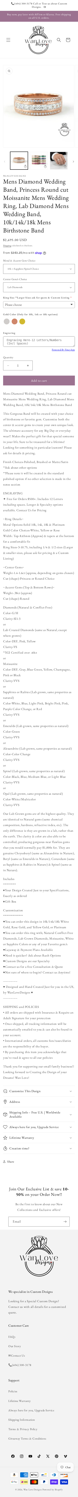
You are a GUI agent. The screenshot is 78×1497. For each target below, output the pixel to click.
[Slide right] (73, 161)
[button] (8, 40)
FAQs (11, 1337)
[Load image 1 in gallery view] (19, 161)
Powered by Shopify (52, 1489)
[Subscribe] (64, 1222)
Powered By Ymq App (63, 349)
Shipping (7, 245)
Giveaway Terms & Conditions (27, 1438)
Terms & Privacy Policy (22, 1429)
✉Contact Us (16, 1355)
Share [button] (10, 1161)
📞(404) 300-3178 (19, 1365)
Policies (12, 1391)
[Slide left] (4, 161)
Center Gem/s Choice (15, 279)
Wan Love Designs (33, 1489)
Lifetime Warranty (19, 1401)
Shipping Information (21, 1420)
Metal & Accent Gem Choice (19, 260)
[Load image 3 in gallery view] (59, 161)
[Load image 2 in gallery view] (39, 161)
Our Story (14, 1346)
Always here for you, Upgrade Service (31, 1410)
